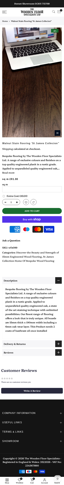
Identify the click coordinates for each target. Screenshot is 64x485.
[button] (32, 391)
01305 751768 (42, 3)
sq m (5, 184)
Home (5, 21)
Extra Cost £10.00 (17, 195)
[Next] (59, 82)
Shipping (7, 148)
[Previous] (5, 82)
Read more (8, 172)
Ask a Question (11, 240)
